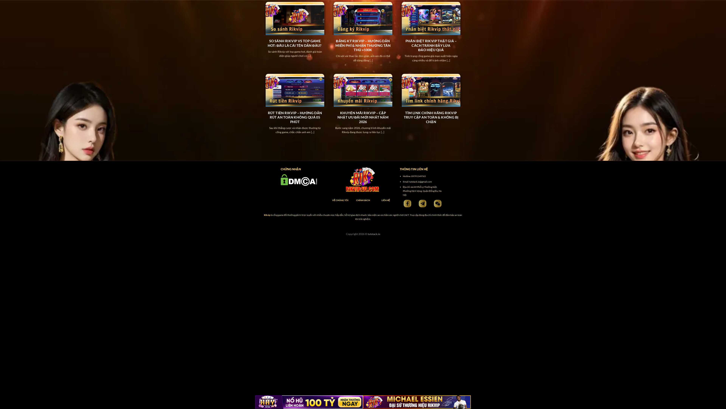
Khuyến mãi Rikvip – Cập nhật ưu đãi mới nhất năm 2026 (363, 117)
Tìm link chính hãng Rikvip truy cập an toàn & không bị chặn (431, 117)
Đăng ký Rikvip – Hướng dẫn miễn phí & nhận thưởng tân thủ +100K (363, 45)
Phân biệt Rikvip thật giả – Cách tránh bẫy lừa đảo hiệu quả (431, 45)
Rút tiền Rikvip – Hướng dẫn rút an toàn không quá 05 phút (295, 117)
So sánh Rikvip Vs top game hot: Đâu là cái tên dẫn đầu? (295, 43)
